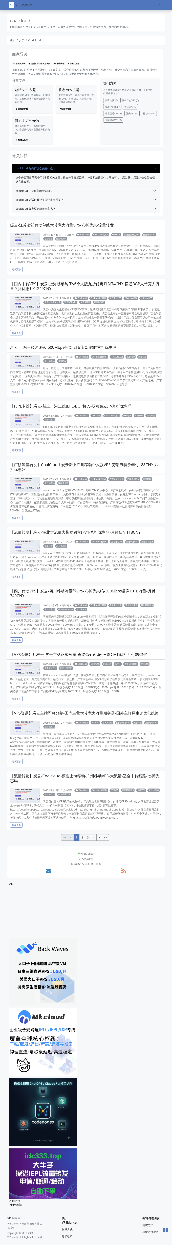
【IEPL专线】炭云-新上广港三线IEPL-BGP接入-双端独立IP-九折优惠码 (71, 406)
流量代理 (131, 356)
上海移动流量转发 (53, 302)
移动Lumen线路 (65, 609)
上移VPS (141, 790)
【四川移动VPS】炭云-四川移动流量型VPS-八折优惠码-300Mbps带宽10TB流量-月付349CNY (82, 593)
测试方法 (147, 1225)
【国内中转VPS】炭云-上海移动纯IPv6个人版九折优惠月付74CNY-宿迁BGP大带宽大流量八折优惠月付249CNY (84, 286)
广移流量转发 (133, 479)
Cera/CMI (95, 663)
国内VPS (132, 113)
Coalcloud (85, 234)
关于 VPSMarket (69, 1220)
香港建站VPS (50, 668)
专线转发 (62, 361)
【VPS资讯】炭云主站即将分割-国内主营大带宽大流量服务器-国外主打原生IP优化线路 (84, 713)
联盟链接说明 (150, 1232)
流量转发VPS (113, 120)
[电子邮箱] (48, 871)
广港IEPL (139, 415)
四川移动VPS (147, 605)
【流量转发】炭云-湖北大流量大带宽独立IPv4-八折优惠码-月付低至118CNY (75, 532)
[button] (99, 837)
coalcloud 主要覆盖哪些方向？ (34, 191)
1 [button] (76, 837)
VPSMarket (23, 5)
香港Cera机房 (130, 663)
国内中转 (148, 113)
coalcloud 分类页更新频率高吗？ (35, 209)
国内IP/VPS (107, 722)
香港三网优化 (66, 668)
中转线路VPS (64, 794)
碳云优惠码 (61, 238)
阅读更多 (16, 269)
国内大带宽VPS (123, 722)
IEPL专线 (127, 415)
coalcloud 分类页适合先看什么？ (35, 168)
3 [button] (88, 837)
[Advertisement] (86, 911)
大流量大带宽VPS (132, 234)
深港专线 (151, 415)
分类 (22, 40)
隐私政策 (67, 1236)
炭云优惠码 (85, 302)
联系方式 (67, 1229)
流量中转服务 (147, 541)
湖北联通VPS (113, 113)
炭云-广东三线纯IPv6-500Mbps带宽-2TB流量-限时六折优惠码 (63, 347)
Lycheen (107, 663)
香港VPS (130, 106)
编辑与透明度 (151, 1218)
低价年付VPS (130, 100)
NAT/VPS (116, 234)
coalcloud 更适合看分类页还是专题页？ (39, 200)
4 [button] (93, 837)
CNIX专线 (96, 415)
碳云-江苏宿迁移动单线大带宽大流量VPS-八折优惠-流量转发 (62, 225)
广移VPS (114, 790)
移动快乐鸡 (112, 106)
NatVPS (95, 722)
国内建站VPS (116, 541)
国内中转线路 (131, 298)
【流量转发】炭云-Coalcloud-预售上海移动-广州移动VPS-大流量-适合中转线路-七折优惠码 (84, 778)
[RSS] (123, 871)
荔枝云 (118, 663)
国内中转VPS (115, 298)
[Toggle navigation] (161, 5)
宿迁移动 (49, 238)
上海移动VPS (151, 722)
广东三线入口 (117, 356)
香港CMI (145, 663)
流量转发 (111, 100)
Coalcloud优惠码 (101, 234)
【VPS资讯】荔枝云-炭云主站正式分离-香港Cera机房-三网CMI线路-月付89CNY (78, 654)
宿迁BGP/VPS (70, 302)
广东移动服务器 (117, 479)
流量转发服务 (131, 605)
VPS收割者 (15, 1204)
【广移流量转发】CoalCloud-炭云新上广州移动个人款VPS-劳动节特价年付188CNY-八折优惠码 (84, 467)
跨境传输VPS (146, 298)
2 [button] (82, 837)
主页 (12, 40)
